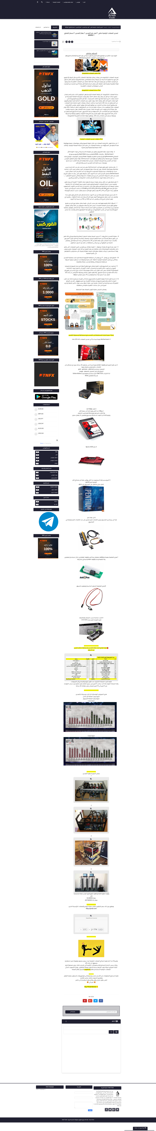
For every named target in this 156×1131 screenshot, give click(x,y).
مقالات (55, 463)
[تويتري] (110, 1109)
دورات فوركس (54, 475)
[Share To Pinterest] (85, 1000)
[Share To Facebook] (101, 1000)
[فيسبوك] (106, 1109)
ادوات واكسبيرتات (53, 472)
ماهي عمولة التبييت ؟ (46, 41)
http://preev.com (91, 908)
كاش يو (55, 504)
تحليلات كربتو (54, 489)
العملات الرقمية (54, 486)
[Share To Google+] (90, 1000)
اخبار (56, 454)
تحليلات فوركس (54, 457)
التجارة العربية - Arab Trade (68, 1119)
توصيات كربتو (54, 492)
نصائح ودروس (54, 478)
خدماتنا (55, 501)
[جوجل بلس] (113, 1109)
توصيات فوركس (53, 460)
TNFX (56, 452)
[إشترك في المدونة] (117, 1109)
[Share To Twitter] (95, 1000)
